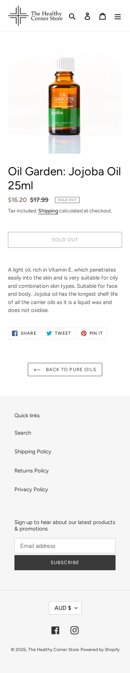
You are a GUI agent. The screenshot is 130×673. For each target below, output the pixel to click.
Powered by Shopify (100, 649)
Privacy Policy (31, 489)
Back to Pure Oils (70, 369)
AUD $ (63, 607)
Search (22, 433)
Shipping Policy (32, 451)
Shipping (48, 211)
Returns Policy (31, 470)
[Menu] (117, 15)
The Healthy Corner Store (53, 649)
